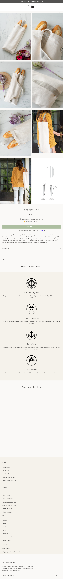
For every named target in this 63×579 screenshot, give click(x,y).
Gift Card (5, 487)
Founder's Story (7, 499)
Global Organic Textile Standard (39, 296)
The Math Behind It (8, 509)
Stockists (5, 527)
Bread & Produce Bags (9, 481)
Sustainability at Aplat (9, 502)
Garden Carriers (7, 474)
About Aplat (6, 495)
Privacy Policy (6, 540)
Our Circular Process (9, 505)
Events (4, 520)
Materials (5, 254)
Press (4, 524)
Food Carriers (6, 467)
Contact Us (6, 548)
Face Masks (6, 484)
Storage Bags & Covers (13, 13)
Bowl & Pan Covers (8, 477)
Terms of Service (7, 537)
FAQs (4, 530)
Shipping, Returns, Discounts (11, 552)
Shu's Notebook (7, 512)
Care (3, 259)
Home (4, 13)
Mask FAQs (6, 534)
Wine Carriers (6, 470)
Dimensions (5, 249)
